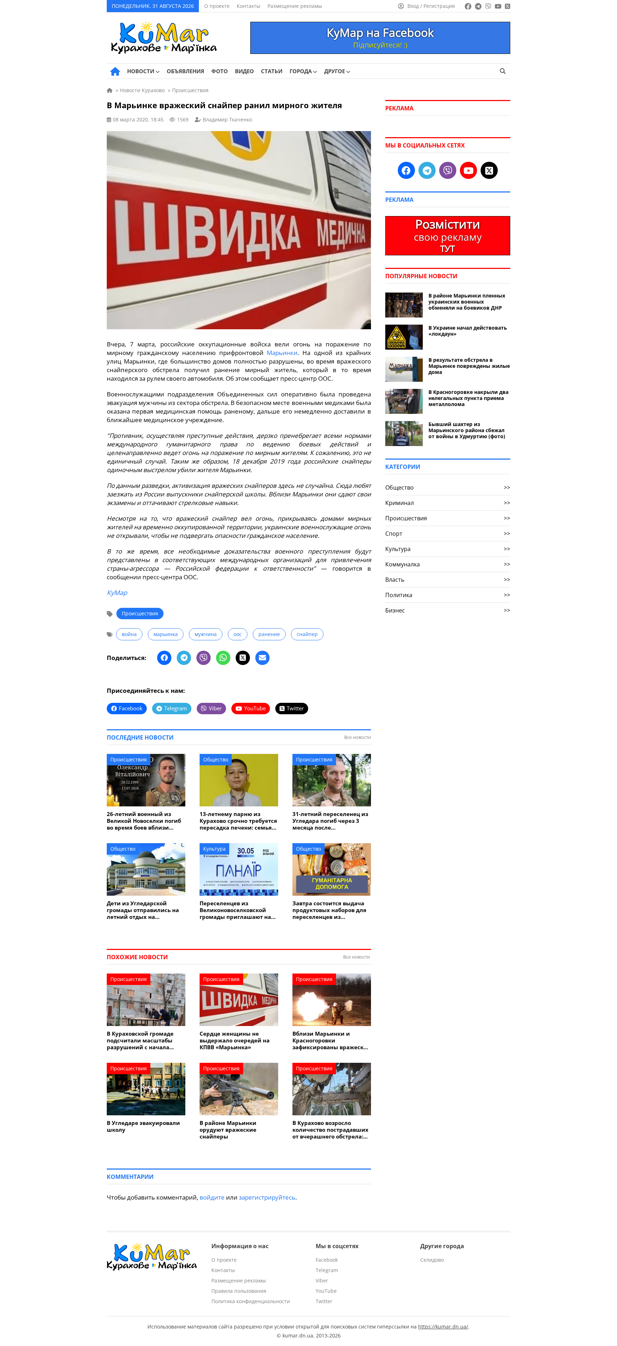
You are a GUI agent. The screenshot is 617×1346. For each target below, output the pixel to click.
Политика (447, 595)
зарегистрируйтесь (267, 1197)
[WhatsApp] (223, 658)
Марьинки (282, 353)
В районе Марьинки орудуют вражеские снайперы (228, 1130)
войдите (212, 1197)
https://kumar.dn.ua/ (443, 1326)
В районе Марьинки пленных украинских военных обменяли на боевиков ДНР (466, 301)
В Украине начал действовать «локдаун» (467, 331)
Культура (214, 848)
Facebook (327, 1259)
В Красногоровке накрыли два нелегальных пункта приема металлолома (468, 398)
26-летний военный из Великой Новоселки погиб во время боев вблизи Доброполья (144, 821)
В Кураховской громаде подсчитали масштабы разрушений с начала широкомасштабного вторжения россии (140, 1040)
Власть (447, 580)
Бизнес (447, 610)
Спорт (447, 533)
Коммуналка (447, 564)
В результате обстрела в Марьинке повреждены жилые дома (469, 366)
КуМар (117, 592)
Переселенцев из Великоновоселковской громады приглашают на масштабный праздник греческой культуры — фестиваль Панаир (235, 910)
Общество (215, 759)
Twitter (324, 1301)
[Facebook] (164, 658)
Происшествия (140, 613)
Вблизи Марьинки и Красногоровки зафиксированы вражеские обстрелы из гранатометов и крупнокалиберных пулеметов (331, 1040)
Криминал (447, 503)
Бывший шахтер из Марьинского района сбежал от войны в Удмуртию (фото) (466, 430)
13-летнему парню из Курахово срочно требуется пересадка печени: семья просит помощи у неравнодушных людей (238, 821)
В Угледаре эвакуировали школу (143, 1126)
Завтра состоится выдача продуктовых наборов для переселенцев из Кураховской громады (329, 910)
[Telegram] (184, 658)
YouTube (326, 1290)
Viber (322, 1280)
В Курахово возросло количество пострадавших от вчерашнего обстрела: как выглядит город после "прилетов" (330, 1130)
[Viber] (203, 658)
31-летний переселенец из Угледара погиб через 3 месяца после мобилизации (330, 821)
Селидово (432, 1259)
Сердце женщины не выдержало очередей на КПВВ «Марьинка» (235, 1040)
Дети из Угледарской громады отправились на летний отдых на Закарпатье (143, 910)
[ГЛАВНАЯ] (115, 71)
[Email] (262, 658)
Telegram (327, 1270)
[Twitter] (243, 658)
